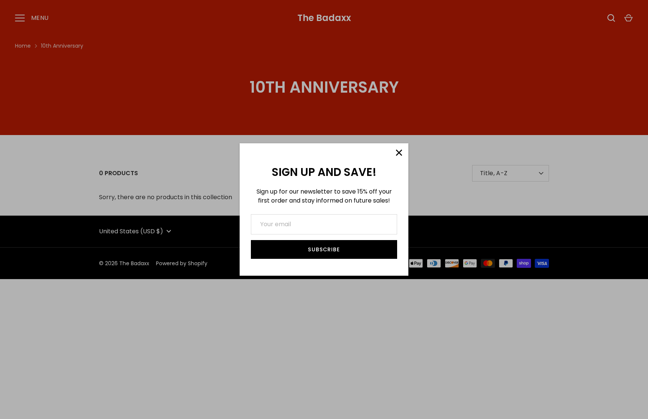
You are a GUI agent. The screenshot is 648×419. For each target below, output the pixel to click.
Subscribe (324, 249)
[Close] (399, 152)
